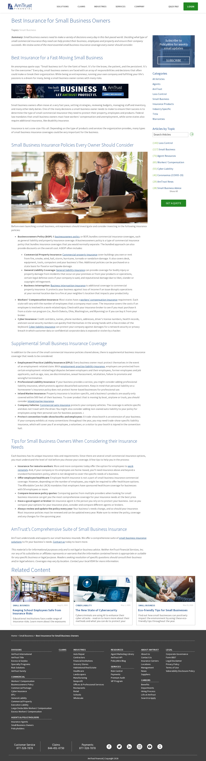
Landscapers (79, 674)
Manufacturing (80, 677)
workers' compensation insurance (98, 299)
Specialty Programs (20, 664)
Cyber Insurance (19, 691)
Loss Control (160, 94)
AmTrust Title (17, 657)
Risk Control (116, 670)
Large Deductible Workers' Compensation (31, 708)
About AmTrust (150, 649)
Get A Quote (173, 203)
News (144, 670)
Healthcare (78, 670)
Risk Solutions (18, 667)
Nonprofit (78, 681)
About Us (145, 654)
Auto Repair (79, 654)
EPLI (13, 694)
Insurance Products (163, 104)
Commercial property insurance (79, 254)
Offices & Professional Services (88, 684)
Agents (156, 84)
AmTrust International (21, 654)
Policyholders (17, 728)
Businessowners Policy (22, 684)
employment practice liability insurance (83, 366)
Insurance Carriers (150, 660)
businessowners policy (67, 236)
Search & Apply (148, 698)
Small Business (27, 30)
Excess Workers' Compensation (26, 711)
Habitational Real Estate (84, 667)
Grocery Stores (80, 664)
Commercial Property (21, 701)
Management (147, 667)
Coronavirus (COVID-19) (168, 175)
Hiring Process (148, 691)
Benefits (145, 684)
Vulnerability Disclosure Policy (180, 670)
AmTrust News (163, 181)
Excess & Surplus (19, 660)
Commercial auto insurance (55, 405)
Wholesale (78, 698)
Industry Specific (162, 109)
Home (14, 635)
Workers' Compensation (168, 162)
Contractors (79, 657)
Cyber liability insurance (42, 326)
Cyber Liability (163, 168)
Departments (147, 687)
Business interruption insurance (68, 285)
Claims (81, 6)
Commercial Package (21, 687)
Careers (145, 680)
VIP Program (117, 681)
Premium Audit (118, 677)
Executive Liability (19, 704)
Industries (100, 6)
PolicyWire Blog (118, 660)
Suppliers (145, 674)
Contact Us (146, 657)
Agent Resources (164, 155)
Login (190, 6)
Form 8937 (171, 657)
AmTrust (157, 89)
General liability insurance (70, 270)
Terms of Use (172, 667)
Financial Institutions (83, 660)
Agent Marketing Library (122, 654)
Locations (146, 664)
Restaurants (79, 687)
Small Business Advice (167, 188)
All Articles (159, 79)
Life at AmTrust (148, 694)
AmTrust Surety (18, 670)
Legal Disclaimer (174, 660)
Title (155, 114)
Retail (76, 691)
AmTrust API (116, 657)
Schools (77, 694)
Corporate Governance (177, 654)
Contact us (59, 541)
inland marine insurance (41, 401)
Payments (115, 674)
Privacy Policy (172, 664)
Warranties (159, 118)
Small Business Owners (22, 725)
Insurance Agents (19, 721)
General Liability (19, 698)
